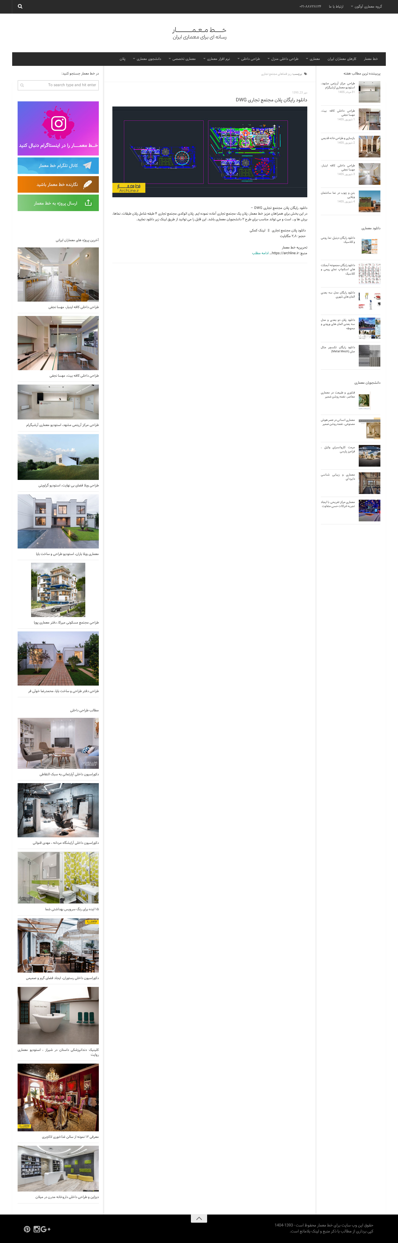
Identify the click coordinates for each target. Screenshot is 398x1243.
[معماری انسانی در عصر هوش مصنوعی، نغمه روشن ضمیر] (369, 428)
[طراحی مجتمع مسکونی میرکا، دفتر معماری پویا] (58, 590)
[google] (46, 1229)
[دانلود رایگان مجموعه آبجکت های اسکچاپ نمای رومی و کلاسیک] (369, 274)
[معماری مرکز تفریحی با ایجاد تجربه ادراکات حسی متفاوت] (369, 510)
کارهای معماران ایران (342, 59)
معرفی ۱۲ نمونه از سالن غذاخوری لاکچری (70, 1137)
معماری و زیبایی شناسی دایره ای (338, 476)
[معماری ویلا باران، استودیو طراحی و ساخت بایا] (58, 521)
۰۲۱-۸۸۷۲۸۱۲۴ (310, 7)
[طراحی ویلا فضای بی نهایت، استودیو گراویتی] (58, 457)
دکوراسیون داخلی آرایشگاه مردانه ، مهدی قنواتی (66, 843)
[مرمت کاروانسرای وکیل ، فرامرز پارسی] (369, 456)
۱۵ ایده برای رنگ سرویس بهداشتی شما (72, 909)
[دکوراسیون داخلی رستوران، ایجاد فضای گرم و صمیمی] (58, 945)
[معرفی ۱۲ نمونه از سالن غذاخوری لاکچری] (58, 1097)
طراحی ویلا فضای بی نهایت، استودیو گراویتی (68, 486)
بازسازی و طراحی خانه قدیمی (338, 138)
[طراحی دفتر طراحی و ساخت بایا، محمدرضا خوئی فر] (58, 658)
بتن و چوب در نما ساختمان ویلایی (338, 195)
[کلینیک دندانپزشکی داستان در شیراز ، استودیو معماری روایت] (58, 1015)
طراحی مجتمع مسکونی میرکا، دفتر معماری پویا (66, 623)
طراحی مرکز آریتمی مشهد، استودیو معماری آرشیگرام (62, 425)
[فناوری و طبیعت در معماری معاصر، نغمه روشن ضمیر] (369, 401)
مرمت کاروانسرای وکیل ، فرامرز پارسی (338, 449)
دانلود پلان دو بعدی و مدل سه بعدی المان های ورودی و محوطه (338, 324)
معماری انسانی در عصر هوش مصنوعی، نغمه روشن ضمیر (338, 422)
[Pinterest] (27, 1229)
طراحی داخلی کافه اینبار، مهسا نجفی (73, 307)
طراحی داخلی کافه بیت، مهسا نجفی (74, 376)
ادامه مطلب (260, 253)
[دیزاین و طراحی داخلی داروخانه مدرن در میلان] (58, 1169)
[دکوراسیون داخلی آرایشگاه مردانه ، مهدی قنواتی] (58, 810)
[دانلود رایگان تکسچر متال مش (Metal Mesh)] (369, 356)
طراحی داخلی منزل (284, 59)
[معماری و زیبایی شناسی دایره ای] (369, 483)
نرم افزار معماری (218, 59)
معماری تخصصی (184, 59)
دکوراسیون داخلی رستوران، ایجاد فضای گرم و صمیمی (62, 978)
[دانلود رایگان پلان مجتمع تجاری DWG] (209, 152)
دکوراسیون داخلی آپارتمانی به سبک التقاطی (69, 774)
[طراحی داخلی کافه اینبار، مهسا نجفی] (58, 274)
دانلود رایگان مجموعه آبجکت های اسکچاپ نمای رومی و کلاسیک (338, 269)
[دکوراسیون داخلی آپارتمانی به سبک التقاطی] (58, 743)
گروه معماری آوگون (368, 7)
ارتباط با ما (336, 7)
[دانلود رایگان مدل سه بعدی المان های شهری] (369, 301)
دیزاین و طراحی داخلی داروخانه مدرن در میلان (67, 1197)
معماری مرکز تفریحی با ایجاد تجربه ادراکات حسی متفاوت (338, 504)
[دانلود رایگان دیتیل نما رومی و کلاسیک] (369, 246)
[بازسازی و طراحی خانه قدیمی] (369, 146)
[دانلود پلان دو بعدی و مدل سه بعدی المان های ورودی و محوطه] (369, 328)
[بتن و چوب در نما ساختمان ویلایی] (369, 201)
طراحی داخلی (250, 59)
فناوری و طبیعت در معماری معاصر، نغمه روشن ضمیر (338, 394)
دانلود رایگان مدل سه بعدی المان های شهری (338, 294)
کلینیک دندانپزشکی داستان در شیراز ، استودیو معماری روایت (58, 1052)
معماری (315, 59)
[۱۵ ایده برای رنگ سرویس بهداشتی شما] (58, 878)
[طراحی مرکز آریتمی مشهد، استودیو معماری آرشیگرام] (58, 402)
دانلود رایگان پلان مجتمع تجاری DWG (271, 100)
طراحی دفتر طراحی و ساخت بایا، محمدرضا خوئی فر (63, 691)
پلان (122, 59)
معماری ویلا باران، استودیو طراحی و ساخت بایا (67, 554)
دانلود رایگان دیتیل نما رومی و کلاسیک (338, 239)
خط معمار (371, 59)
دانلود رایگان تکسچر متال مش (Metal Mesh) (338, 349)
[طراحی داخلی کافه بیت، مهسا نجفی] (58, 343)
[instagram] (37, 1229)
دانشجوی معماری (149, 59)
